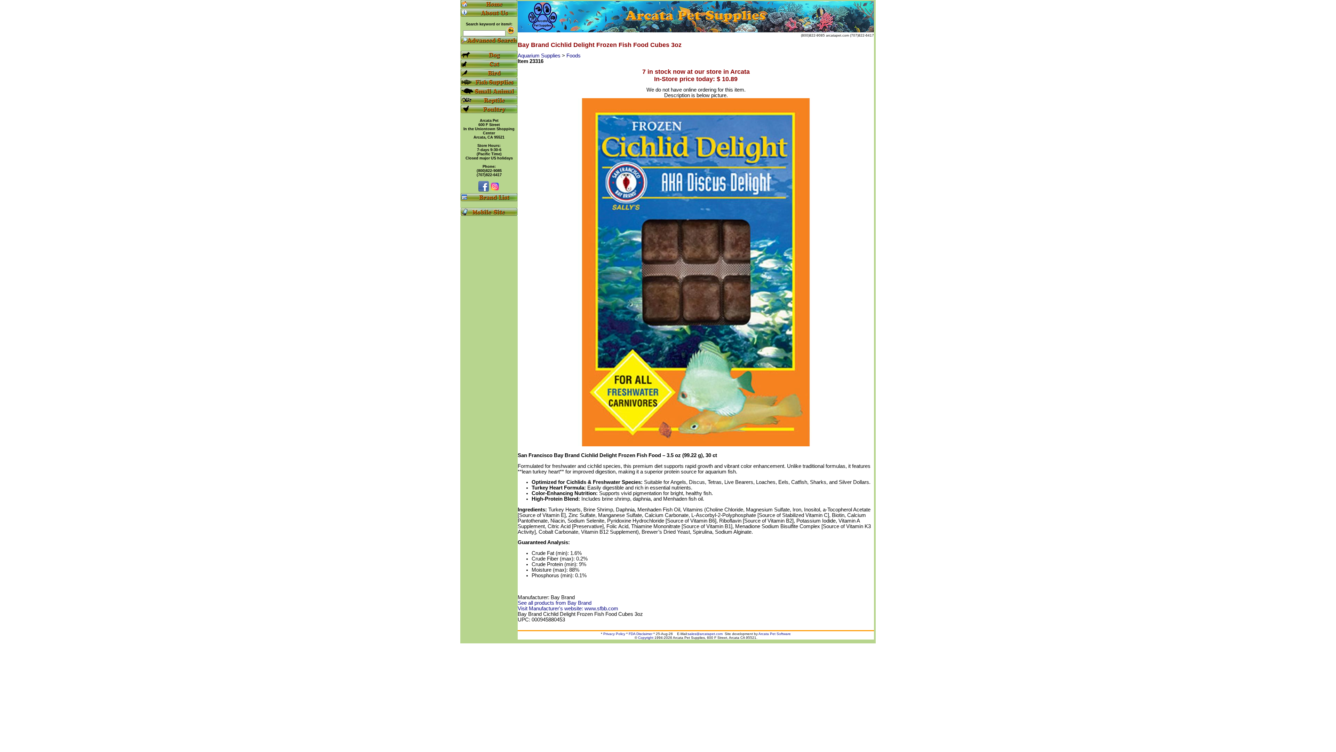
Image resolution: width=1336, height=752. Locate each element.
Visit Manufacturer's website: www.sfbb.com (568, 608)
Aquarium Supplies (540, 55)
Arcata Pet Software (774, 634)
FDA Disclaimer (640, 634)
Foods (573, 55)
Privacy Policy (614, 634)
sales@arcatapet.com (705, 634)
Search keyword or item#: (489, 24)
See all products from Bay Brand (554, 603)
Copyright (645, 638)
